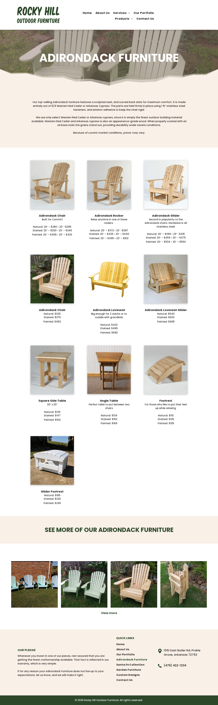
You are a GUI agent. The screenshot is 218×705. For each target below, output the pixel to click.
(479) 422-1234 (175, 665)
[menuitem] (87, 13)
